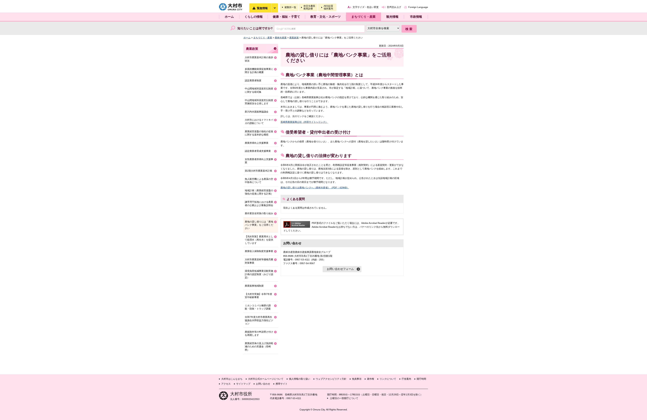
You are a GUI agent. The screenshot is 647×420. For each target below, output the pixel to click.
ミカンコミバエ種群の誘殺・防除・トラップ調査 (258, 307)
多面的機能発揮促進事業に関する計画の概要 (259, 71)
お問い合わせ (263, 383)
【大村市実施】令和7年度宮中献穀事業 (258, 296)
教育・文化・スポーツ (325, 16)
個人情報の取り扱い (299, 378)
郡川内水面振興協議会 (256, 111)
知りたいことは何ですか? (255, 28)
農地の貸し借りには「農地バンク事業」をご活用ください (259, 225)
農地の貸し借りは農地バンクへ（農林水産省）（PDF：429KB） (315, 187)
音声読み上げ (394, 7)
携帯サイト (281, 383)
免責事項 (356, 378)
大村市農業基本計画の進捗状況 (259, 59)
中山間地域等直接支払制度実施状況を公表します (259, 102)
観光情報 (392, 16)
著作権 (370, 378)
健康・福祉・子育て (286, 16)
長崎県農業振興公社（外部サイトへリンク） (304, 122)
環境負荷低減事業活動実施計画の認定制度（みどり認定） (259, 274)
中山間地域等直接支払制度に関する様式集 (259, 90)
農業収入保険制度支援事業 (259, 251)
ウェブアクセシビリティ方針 (331, 378)
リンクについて (388, 378)
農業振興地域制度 (254, 285)
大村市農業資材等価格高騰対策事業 (259, 261)
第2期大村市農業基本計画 (258, 170)
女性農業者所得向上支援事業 (259, 161)
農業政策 (294, 37)
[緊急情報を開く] (274, 7)
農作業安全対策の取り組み (259, 213)
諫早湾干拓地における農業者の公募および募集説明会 (259, 204)
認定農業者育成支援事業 (258, 151)
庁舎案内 (406, 378)
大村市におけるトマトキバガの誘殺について (259, 121)
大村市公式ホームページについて (265, 378)
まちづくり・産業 (363, 16)
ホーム (229, 16)
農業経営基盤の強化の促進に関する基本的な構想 (259, 133)
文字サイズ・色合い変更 (366, 7)
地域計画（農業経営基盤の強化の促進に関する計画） (259, 192)
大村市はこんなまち (231, 378)
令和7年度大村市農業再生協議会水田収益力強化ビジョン (259, 320)
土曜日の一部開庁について (344, 398)
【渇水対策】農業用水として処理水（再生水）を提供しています (259, 239)
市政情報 (416, 16)
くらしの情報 (253, 16)
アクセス (226, 383)
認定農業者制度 (253, 80)
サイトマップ (243, 383)
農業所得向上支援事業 (256, 143)
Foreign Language (418, 7)
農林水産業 (281, 37)
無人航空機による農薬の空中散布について (259, 181)
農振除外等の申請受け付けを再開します (259, 333)
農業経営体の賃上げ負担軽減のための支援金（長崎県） (259, 346)
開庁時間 (421, 378)
